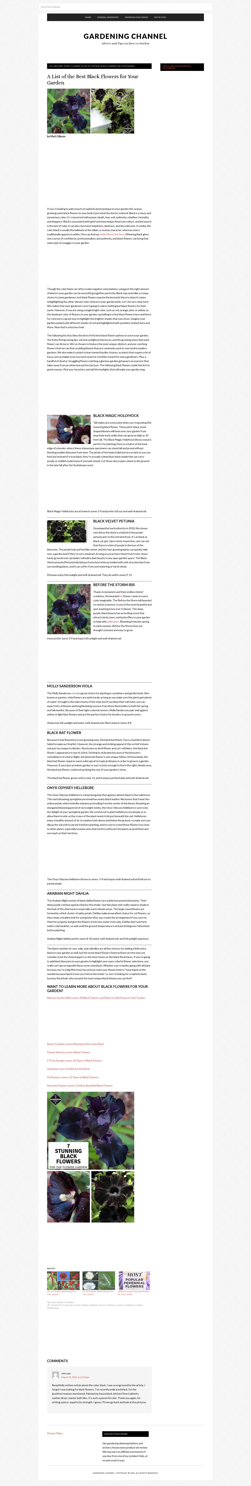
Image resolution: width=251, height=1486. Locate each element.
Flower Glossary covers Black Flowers (68, 1052)
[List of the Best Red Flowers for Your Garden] (63, 1280)
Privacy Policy (55, 1433)
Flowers (69, 1302)
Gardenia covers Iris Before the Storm (68, 1068)
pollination (113, 621)
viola (74, 693)
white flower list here (112, 234)
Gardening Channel (125, 36)
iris (121, 596)
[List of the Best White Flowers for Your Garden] (99, 1280)
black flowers (106, 1305)
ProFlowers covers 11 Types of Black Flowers (72, 1077)
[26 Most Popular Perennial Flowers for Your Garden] (134, 1280)
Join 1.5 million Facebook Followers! (177, 67)
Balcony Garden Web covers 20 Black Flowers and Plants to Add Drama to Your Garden (96, 997)
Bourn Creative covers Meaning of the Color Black (75, 1044)
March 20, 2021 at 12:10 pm (75, 1377)
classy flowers (124, 1305)
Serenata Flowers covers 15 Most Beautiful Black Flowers (80, 1085)
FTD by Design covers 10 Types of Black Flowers (74, 1060)
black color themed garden (81, 1305)
